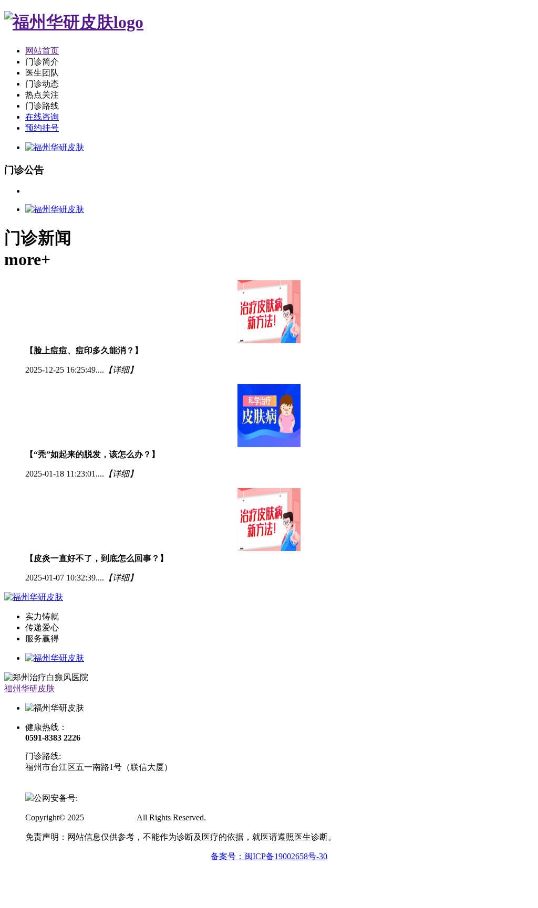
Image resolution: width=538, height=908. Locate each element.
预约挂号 (42, 127)
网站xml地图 (231, 817)
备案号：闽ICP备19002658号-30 (269, 856)
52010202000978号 (111, 798)
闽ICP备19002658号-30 (66, 786)
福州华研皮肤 (29, 688)
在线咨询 (42, 116)
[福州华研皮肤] (73, 22)
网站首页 (42, 50)
